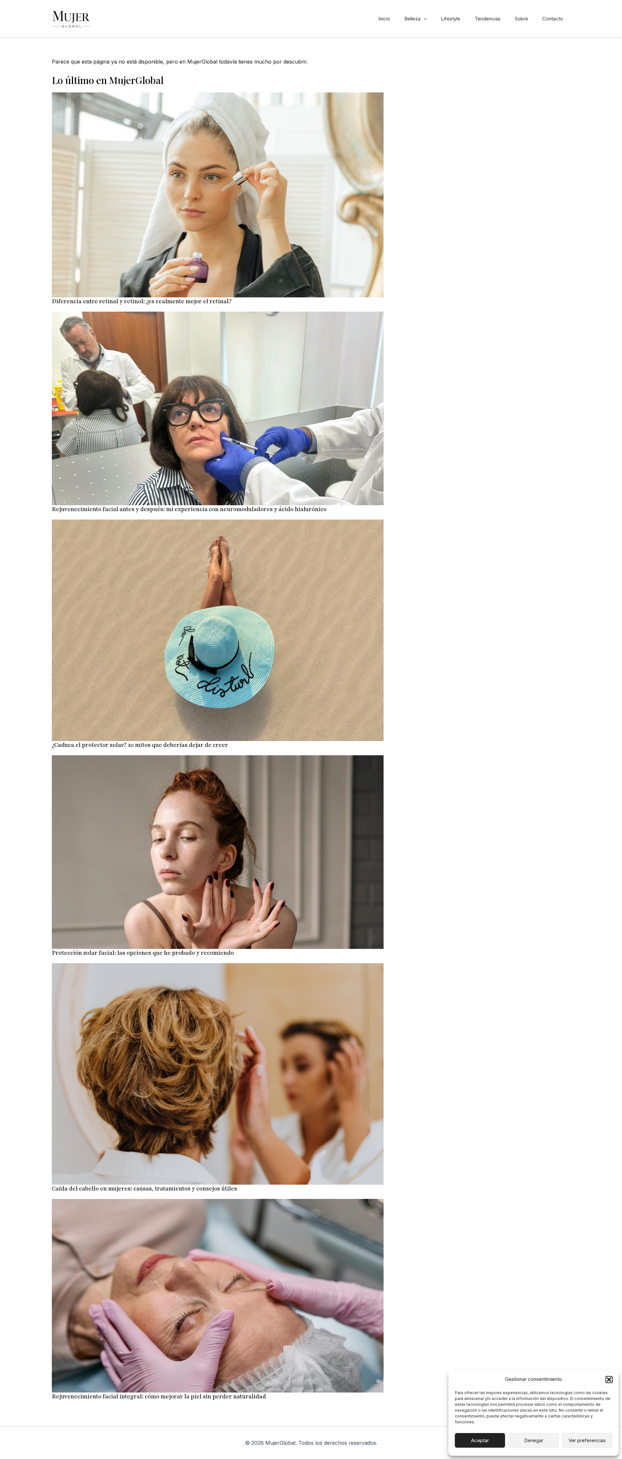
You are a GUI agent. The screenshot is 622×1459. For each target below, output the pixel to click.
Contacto (552, 19)
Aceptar (480, 1440)
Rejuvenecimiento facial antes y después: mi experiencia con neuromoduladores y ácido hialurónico (189, 509)
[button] (609, 1379)
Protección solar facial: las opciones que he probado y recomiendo (143, 953)
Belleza (412, 19)
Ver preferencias (587, 1440)
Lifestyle (450, 19)
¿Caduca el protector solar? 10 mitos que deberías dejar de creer (140, 745)
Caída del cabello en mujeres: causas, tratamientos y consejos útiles (144, 1188)
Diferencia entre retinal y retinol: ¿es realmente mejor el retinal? (142, 301)
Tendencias (488, 19)
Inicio (384, 19)
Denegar (533, 1440)
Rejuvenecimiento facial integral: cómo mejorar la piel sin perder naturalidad (159, 1396)
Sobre (521, 19)
